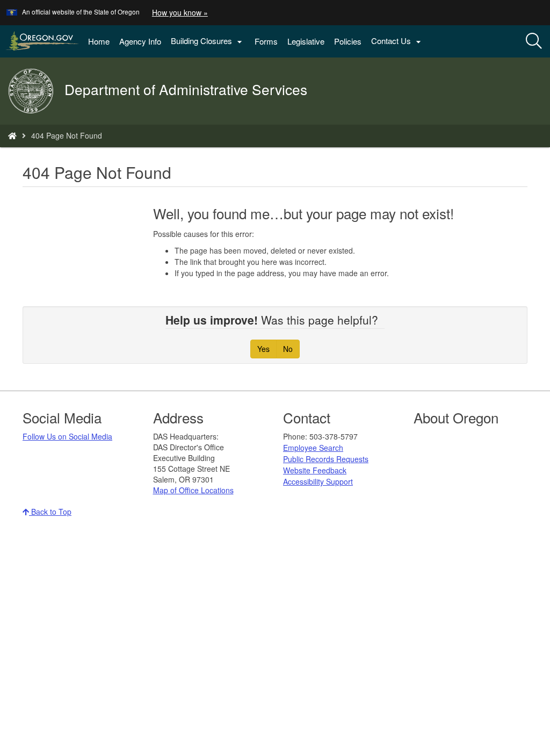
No (288, 348)
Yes (263, 348)
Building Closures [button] (208, 41)
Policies (347, 41)
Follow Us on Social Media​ (67, 436)
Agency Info (140, 41)
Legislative (305, 41)
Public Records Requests (325, 459)
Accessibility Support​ (318, 481)
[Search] (534, 41)
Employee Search (313, 447)
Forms (266, 41)
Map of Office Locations (193, 490)
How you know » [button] (180, 12)
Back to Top (50, 511)
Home (99, 41)
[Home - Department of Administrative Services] (12, 135)
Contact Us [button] (397, 41)
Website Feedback (314, 470)
